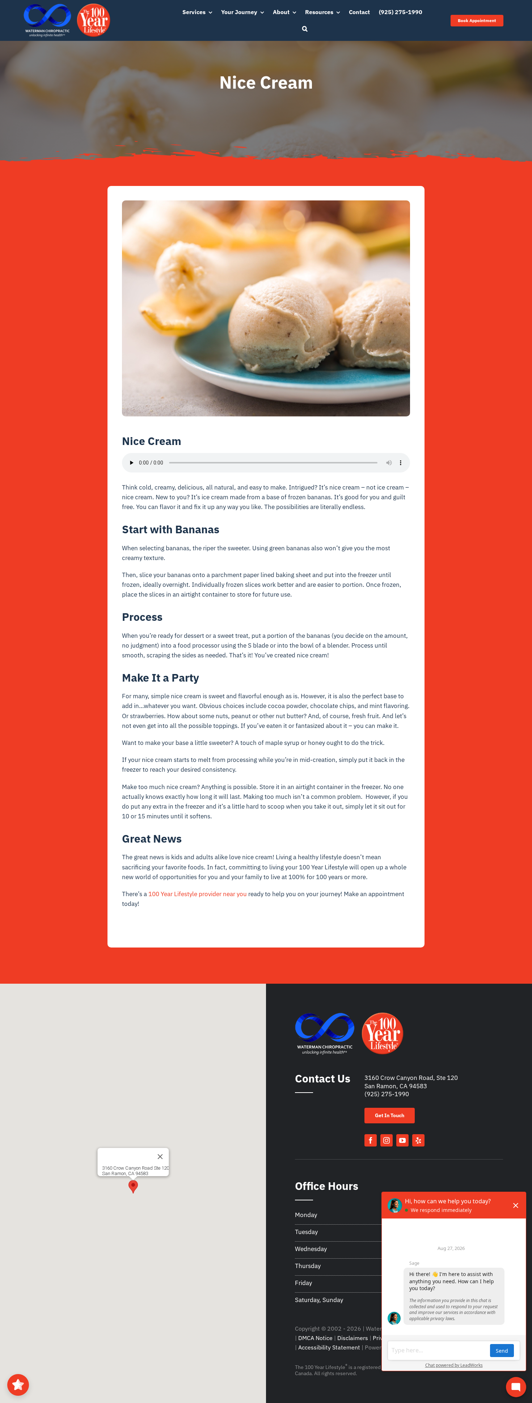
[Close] (160, 1156)
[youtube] (402, 1140)
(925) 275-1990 (386, 1094)
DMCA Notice (315, 1337)
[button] (304, 29)
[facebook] (370, 1140)
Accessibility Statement (329, 1347)
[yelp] (418, 1140)
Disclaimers (352, 1337)
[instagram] (386, 1140)
